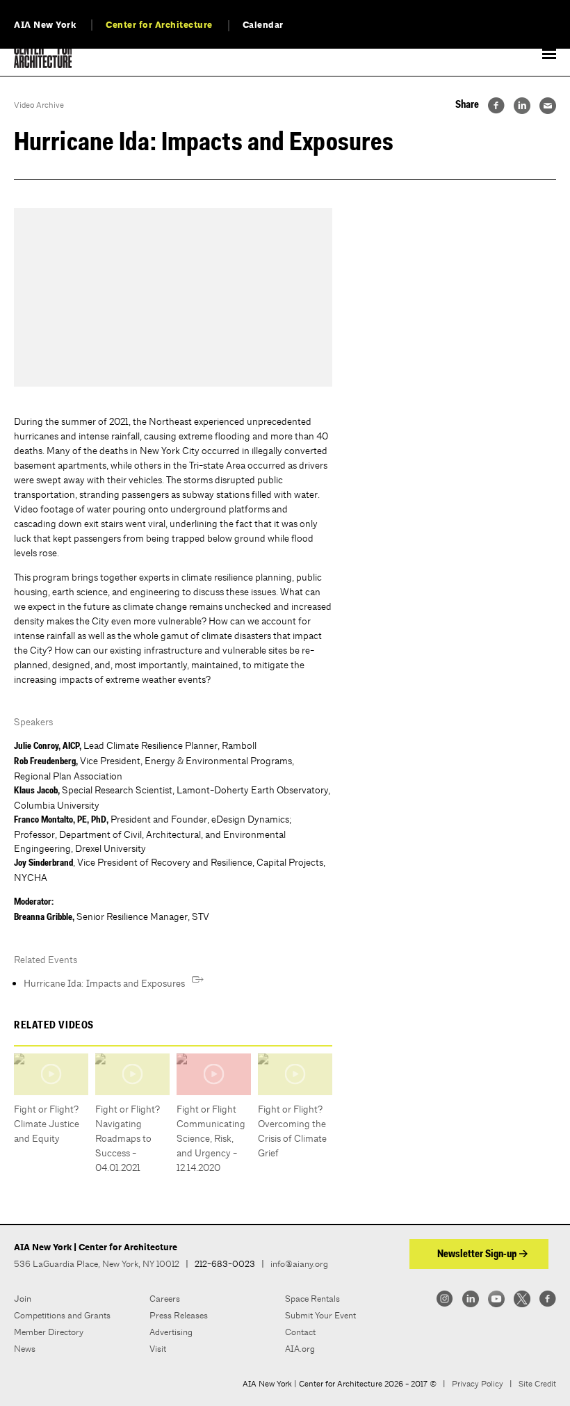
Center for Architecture (159, 25)
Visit (157, 1349)
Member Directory (48, 1332)
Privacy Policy (477, 1383)
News (24, 1349)
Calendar (263, 25)
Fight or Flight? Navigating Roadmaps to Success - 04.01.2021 (127, 1138)
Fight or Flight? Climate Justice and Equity (46, 1124)
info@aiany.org (299, 1264)
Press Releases (178, 1315)
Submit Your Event (320, 1315)
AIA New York (45, 25)
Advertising (171, 1332)
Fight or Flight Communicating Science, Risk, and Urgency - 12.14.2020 (211, 1138)
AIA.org (300, 1349)
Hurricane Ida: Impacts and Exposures (104, 983)
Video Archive (39, 105)
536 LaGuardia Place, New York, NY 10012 (96, 1264)
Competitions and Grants (62, 1315)
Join (22, 1298)
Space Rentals (312, 1298)
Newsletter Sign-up (476, 1254)
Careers (164, 1298)
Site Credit (537, 1383)
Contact (300, 1332)
